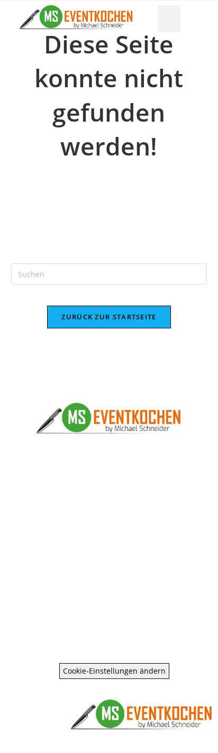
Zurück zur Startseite (108, 317)
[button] (169, 18)
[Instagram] (130, 573)
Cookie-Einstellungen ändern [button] (114, 671)
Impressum (109, 616)
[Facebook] (88, 573)
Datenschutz (109, 633)
